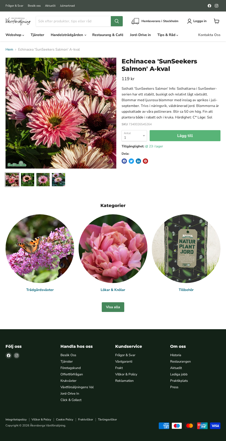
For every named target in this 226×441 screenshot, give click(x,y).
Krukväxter (68, 380)
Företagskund (70, 368)
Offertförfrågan (71, 374)
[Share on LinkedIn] (138, 161)
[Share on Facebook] (124, 161)
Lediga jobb (179, 374)
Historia (175, 355)
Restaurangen (180, 361)
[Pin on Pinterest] (145, 161)
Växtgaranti (123, 361)
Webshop (14, 34)
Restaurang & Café (107, 34)
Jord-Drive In (69, 393)
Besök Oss (68, 355)
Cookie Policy (64, 420)
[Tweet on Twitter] (131, 161)
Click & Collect (70, 400)
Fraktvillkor (85, 420)
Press (174, 387)
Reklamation (124, 380)
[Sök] (117, 21)
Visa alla (113, 307)
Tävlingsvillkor (107, 420)
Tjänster (37, 34)
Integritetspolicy (16, 420)
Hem (9, 49)
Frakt (119, 368)
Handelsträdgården (67, 34)
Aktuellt (50, 6)
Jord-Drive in (140, 34)
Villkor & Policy (126, 374)
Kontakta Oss (209, 34)
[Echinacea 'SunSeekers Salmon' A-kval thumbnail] (12, 180)
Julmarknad (67, 6)
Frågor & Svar (14, 6)
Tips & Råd (166, 34)
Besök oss (34, 6)
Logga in (200, 21)
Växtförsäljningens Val (77, 387)
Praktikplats (179, 380)
